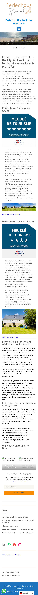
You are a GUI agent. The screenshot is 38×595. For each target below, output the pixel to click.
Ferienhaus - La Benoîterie (10, 572)
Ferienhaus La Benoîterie (18, 221)
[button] (19, 29)
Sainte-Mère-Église (18, 409)
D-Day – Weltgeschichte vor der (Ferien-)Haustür (17, 533)
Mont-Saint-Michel (28, 419)
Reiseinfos (5, 437)
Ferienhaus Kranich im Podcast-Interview (15, 517)
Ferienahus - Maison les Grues (11, 575)
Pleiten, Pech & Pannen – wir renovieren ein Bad (17, 529)
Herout (4, 353)
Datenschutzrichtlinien (21, 482)
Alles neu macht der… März (10, 526)
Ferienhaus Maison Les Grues (11, 214)
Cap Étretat (21, 421)
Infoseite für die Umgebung (10, 433)
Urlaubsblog (13, 428)
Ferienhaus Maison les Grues (16, 109)
